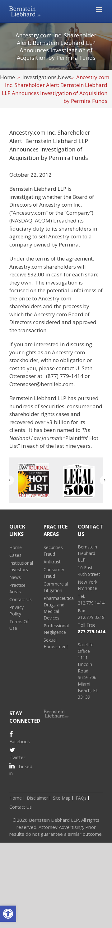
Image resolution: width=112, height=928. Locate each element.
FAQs (81, 798)
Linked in (20, 770)
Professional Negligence (56, 629)
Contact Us (20, 599)
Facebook (19, 741)
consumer (79, 406)
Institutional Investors (21, 566)
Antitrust (52, 562)
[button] (8, 914)
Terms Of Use (19, 625)
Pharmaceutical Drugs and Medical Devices (56, 608)
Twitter (17, 757)
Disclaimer (37, 798)
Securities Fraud (53, 550)
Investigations (39, 77)
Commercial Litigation (56, 587)
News (64, 77)
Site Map (62, 798)
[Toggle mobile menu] (99, 9)
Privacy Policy (16, 610)
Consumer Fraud (54, 573)
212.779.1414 (91, 603)
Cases (15, 555)
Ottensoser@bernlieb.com (41, 384)
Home (7, 77)
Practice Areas (17, 588)
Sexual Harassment (56, 643)
